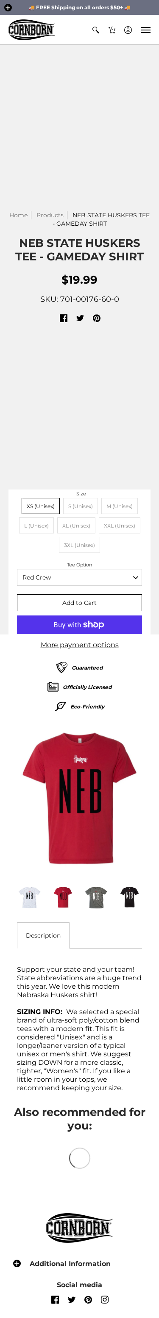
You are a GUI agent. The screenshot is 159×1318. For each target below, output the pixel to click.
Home (18, 215)
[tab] (43, 935)
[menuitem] (96, 29)
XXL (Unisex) (119, 525)
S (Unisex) (80, 506)
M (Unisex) (119, 506)
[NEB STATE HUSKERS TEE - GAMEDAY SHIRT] (79, 798)
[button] (8, 7)
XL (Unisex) (76, 525)
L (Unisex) (36, 525)
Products (50, 215)
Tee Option (79, 565)
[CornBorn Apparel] (31, 29)
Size (81, 494)
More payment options (80, 645)
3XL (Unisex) (79, 545)
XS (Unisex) (41, 506)
